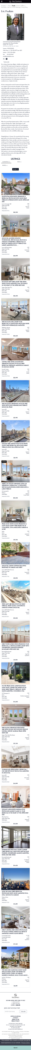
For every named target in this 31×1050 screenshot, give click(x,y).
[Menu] (2, 1)
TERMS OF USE (15, 1019)
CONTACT (15, 1018)
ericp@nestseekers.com (8, 56)
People (13, 5)
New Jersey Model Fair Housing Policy (15, 1037)
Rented (5, 165)
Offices (22, 5)
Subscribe (23, 1011)
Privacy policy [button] (25, 1042)
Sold (19, 162)
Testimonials (6, 62)
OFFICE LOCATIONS (15, 1016)
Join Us (9, 7)
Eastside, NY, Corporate (8, 44)
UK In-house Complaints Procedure (15, 1036)
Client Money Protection (15, 1039)
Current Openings (16, 7)
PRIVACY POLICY (15, 1021)
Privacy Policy (25, 7)
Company (3, 5)
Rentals (15, 169)
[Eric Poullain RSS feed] (7, 59)
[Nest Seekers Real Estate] (15, 1)
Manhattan (6, 162)
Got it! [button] (15, 1047)
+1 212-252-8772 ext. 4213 (15, 50)
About (9, 5)
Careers (18, 5)
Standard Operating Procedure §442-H (15, 1035)
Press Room (3, 7)
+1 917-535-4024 (11, 52)
